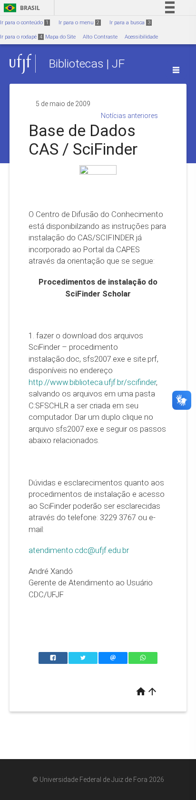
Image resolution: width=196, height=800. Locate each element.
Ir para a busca (129, 23)
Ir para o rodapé (21, 37)
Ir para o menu (79, 23)
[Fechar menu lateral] (176, 70)
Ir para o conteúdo (24, 23)
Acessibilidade (141, 37)
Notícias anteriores (129, 115)
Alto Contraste (100, 37)
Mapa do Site (60, 37)
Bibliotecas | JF (87, 63)
